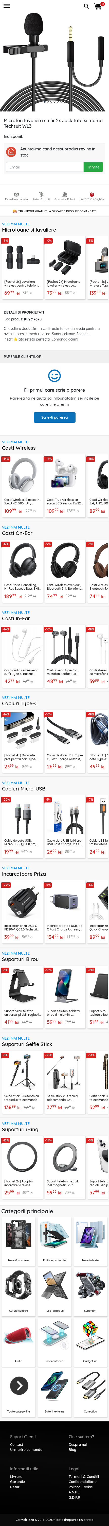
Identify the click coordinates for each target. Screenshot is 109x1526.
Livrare (16, 1476)
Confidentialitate (83, 1481)
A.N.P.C (74, 1492)
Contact (16, 1444)
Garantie (17, 1481)
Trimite (93, 166)
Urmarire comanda (26, 1449)
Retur (15, 1487)
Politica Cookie (81, 1487)
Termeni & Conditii (84, 1476)
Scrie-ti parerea (54, 417)
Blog (72, 1449)
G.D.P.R (74, 1497)
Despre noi (78, 1444)
